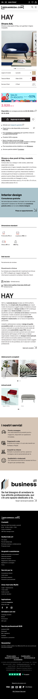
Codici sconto (5, 592)
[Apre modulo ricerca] (32, 7)
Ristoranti (4, 631)
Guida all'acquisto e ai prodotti (10, 554)
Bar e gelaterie (5, 633)
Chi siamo (4, 540)
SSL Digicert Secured (19, 691)
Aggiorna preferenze (12, 657)
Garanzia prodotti (6, 556)
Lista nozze (4, 575)
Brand (3, 617)
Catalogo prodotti (6, 615)
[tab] (13, 68)
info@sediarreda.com (23, 664)
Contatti (4, 522)
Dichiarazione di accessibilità (24, 658)
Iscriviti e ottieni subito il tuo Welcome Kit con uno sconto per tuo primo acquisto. (18, 646)
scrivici (26, 143)
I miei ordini (4, 590)
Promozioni (4, 619)
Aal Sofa (7, 281)
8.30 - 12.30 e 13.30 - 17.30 (9, 527)
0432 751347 (12, 2)
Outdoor (3, 636)
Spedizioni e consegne (7, 563)
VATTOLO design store (7, 532)
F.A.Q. (3, 565)
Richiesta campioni (6, 577)
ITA (2, 2)
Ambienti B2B (5, 629)
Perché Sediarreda (6, 542)
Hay (22, 140)
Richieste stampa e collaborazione (11, 544)
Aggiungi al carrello (17, 119)
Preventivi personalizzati (8, 579)
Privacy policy (11, 656)
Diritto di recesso (6, 559)
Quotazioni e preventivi (7, 638)
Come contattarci (6, 529)
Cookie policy (25, 656)
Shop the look (5, 605)
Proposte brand (5, 546)
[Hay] (19, 17)
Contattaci (21, 149)
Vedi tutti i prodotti (28, 348)
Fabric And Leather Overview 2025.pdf (17, 285)
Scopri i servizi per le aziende (25, 501)
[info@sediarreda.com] (6, 2)
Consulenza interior (7, 573)
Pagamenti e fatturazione (8, 561)
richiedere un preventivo (13, 133)
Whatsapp (30, 146)
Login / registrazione (7, 588)
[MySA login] (29, 2)
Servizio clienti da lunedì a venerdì (11, 525)
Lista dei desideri (6, 594)
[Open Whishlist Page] (32, 2)
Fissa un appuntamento (24, 211)
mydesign (7, 602)
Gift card (3, 621)
